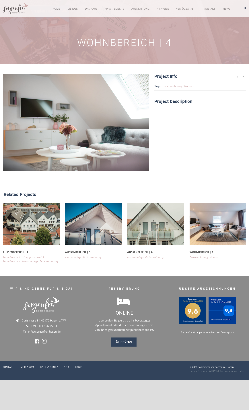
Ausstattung (140, 8)
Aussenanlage (30, 261)
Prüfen (126, 341)
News (226, 8)
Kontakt (209, 8)
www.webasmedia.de (235, 371)
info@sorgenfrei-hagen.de (44, 331)
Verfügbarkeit (186, 8)
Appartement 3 (35, 257)
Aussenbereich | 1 (15, 252)
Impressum (27, 367)
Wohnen (189, 86)
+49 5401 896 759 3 (44, 326)
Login (79, 367)
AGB (66, 367)
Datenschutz (49, 367)
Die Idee (72, 8)
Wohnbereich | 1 (201, 252)
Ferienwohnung (172, 86)
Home (56, 8)
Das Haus (91, 8)
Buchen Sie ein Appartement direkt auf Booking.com (207, 332)
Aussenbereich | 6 (140, 252)
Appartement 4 (11, 261)
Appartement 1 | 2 (14, 257)
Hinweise (163, 8)
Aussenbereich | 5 (77, 252)
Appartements (114, 8)
